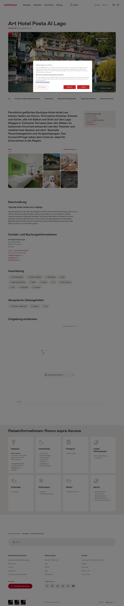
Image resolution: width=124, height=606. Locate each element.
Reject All (69, 87)
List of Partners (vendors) (42, 82)
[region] (62, 76)
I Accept (83, 87)
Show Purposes (42, 87)
